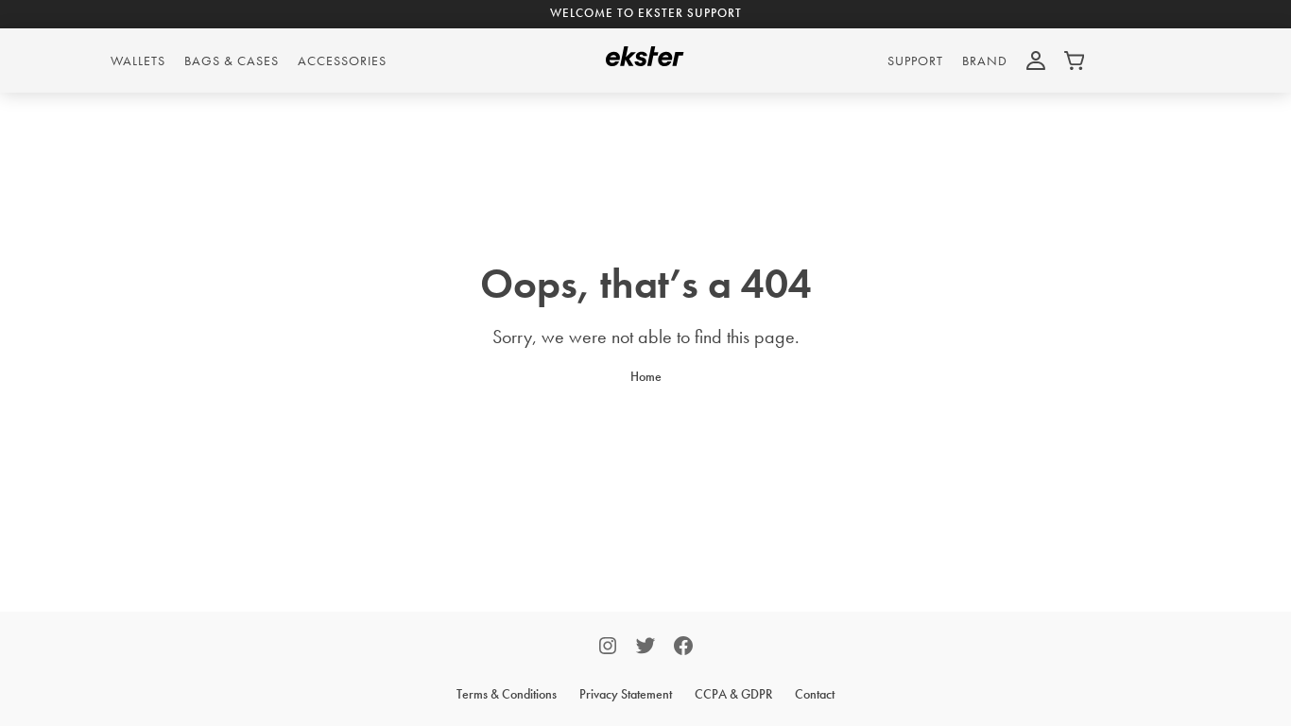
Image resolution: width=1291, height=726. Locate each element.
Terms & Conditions (506, 693)
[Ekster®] (645, 60)
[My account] (1035, 60)
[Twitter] (645, 648)
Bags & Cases (231, 60)
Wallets (138, 60)
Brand (984, 60)
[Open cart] (1074, 60)
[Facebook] (683, 648)
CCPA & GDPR (733, 693)
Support (915, 60)
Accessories (342, 60)
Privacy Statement (625, 693)
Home (646, 376)
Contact (815, 693)
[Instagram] (607, 648)
